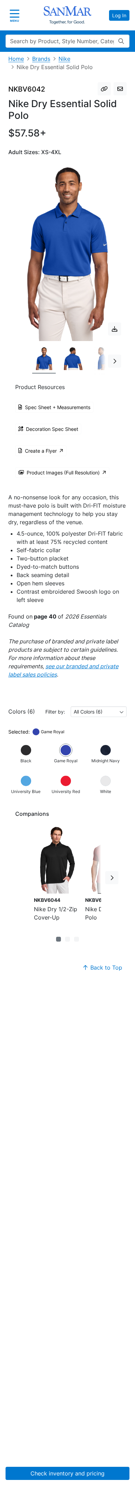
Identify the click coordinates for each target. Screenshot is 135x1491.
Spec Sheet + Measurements (57, 407)
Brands (41, 58)
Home (16, 58)
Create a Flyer (41, 451)
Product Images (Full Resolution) (63, 472)
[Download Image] (114, 329)
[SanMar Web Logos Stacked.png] (67, 15)
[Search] (121, 41)
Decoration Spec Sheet (52, 429)
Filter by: (55, 712)
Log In (119, 15)
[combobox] (98, 712)
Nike (64, 58)
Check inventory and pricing (67, 1473)
